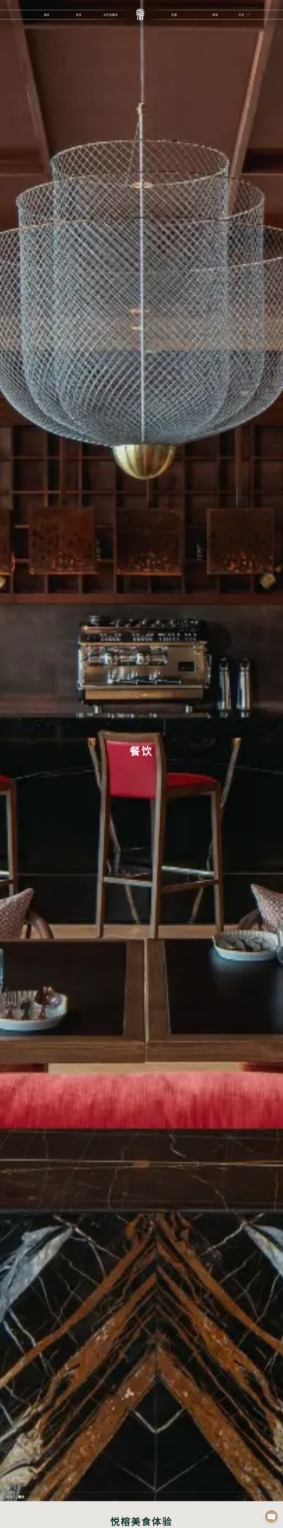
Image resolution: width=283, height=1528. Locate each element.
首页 (9, 1497)
